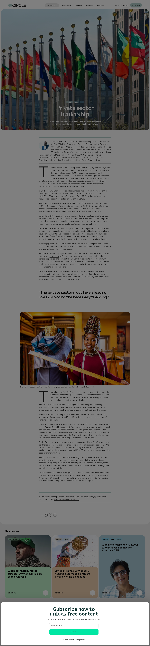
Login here (81, 640)
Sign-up (74, 632)
